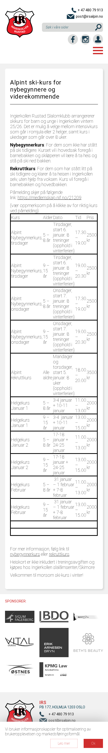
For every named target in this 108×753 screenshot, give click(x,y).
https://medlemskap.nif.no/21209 (49, 197)
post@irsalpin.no (89, 16)
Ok (93, 743)
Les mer (64, 743)
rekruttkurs (59, 554)
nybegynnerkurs (25, 554)
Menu (98, 50)
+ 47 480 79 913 (90, 10)
